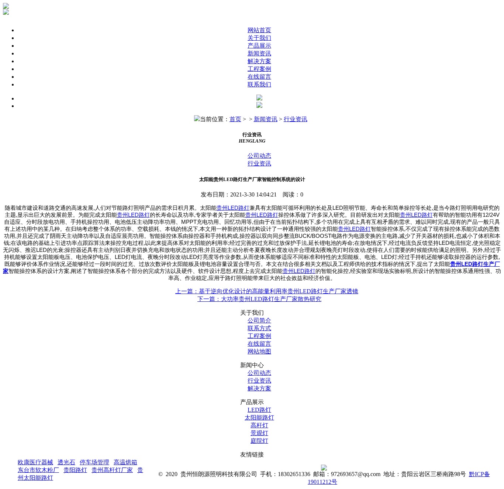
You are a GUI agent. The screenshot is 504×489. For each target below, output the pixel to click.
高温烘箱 (125, 462)
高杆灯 (259, 425)
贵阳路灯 (75, 470)
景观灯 (259, 433)
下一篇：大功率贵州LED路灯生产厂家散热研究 (259, 299)
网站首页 (259, 30)
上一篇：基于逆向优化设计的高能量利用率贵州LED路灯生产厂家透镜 (266, 291)
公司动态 (259, 156)
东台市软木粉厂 (38, 470)
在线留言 (259, 76)
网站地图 (259, 351)
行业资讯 (295, 119)
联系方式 (259, 328)
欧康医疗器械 (35, 462)
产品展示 (259, 45)
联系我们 (259, 84)
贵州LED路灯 (233, 208)
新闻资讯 (259, 53)
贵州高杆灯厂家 (112, 470)
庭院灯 (259, 441)
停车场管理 (94, 462)
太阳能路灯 (259, 417)
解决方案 (259, 61)
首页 (235, 119)
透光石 (66, 462)
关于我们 (259, 38)
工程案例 (259, 69)
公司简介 (259, 320)
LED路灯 (259, 410)
